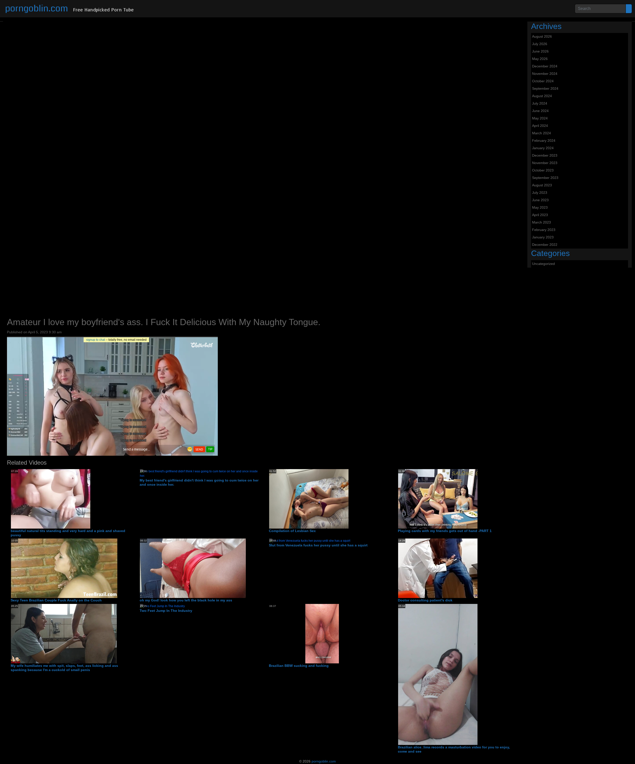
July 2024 (539, 103)
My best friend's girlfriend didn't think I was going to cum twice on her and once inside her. (199, 482)
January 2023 (543, 237)
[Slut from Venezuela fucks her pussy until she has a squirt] (309, 540)
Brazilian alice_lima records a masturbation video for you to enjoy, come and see (454, 749)
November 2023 (544, 163)
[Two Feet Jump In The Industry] (162, 606)
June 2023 (540, 200)
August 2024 (542, 96)
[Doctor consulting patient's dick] (438, 568)
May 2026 (540, 59)
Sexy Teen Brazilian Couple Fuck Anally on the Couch (56, 600)
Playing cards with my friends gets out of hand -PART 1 (445, 531)
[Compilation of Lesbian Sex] (309, 498)
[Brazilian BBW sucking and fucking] (322, 633)
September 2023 (545, 178)
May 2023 (540, 207)
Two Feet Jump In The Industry (166, 611)
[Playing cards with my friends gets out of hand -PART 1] (438, 498)
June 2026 (540, 51)
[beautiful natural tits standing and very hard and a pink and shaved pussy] (51, 498)
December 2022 (544, 245)
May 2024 (540, 118)
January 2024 (543, 148)
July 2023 (539, 193)
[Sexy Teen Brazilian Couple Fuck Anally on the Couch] (64, 568)
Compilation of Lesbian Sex (292, 531)
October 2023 (543, 170)
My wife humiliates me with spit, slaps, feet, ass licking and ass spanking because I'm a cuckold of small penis (64, 668)
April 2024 (540, 126)
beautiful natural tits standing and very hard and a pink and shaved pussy (68, 533)
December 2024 (544, 66)
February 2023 (543, 230)
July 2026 (539, 44)
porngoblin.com (36, 8)
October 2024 (543, 81)
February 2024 (543, 140)
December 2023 (544, 155)
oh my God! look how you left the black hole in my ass (186, 600)
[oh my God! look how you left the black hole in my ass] (193, 568)
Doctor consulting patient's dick (425, 600)
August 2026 (542, 36)
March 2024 (541, 133)
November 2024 (544, 74)
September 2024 (545, 88)
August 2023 (542, 185)
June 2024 (540, 111)
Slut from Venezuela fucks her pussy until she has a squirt (318, 545)
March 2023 (541, 222)
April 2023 (540, 215)
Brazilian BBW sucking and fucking (299, 666)
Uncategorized (543, 264)
